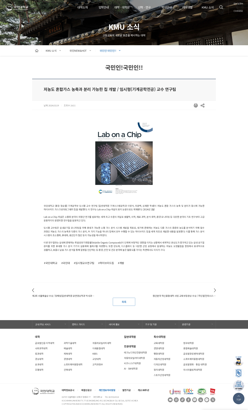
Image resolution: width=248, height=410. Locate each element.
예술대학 (68, 348)
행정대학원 (159, 353)
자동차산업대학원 (162, 359)
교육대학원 (159, 343)
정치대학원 (159, 369)
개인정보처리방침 (107, 390)
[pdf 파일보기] (202, 391)
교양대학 (96, 359)
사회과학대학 (41, 348)
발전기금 (126, 390)
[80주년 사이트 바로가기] (238, 373)
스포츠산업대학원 (162, 375)
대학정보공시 (68, 390)
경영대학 (68, 359)
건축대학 (68, 369)
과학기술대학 (70, 343)
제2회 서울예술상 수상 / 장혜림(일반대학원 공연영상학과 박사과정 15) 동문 (63, 295)
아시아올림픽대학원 (192, 369)
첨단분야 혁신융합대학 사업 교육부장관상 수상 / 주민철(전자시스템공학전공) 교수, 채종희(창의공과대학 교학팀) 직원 (184, 295)
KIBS (94, 353)
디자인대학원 (160, 364)
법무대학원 (188, 343)
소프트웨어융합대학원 (193, 359)
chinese (238, 10)
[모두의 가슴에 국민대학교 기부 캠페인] (238, 385)
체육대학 (68, 353)
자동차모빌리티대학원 (134, 358)
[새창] (175, 391)
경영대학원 (159, 348)
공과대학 (39, 364)
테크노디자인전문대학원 (135, 352)
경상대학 (39, 359)
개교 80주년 (143, 390)
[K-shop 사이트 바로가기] (238, 360)
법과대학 (39, 353)
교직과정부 (97, 364)
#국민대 (65, 263)
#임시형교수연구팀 (84, 263)
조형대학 (39, 369)
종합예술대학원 (190, 348)
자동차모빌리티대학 (101, 343)
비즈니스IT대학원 (132, 363)
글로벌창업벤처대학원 (193, 353)
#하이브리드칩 (106, 263)
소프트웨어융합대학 (73, 364)
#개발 (121, 263)
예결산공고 (86, 390)
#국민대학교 (50, 263)
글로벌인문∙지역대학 (44, 343)
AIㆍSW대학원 (130, 368)
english (238, 3)
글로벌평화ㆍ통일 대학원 (195, 364)
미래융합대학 (98, 348)
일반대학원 (130, 337)
